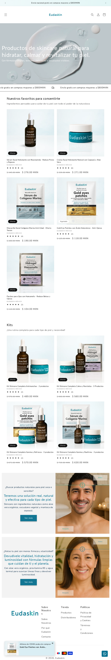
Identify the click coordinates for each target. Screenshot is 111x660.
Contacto (46, 636)
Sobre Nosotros (46, 621)
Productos (66, 612)
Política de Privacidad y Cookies (86, 616)
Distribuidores (66, 617)
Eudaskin (60, 658)
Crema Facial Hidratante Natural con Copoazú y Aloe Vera (79, 161)
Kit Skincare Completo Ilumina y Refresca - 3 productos (30, 452)
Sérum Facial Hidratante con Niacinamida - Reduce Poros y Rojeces (30, 161)
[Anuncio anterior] (5, 3)
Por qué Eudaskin (46, 630)
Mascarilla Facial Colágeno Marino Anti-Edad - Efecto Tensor (29, 229)
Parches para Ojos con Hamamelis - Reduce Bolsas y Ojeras (28, 297)
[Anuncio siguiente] (106, 3)
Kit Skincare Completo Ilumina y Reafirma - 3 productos (80, 452)
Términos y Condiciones (86, 629)
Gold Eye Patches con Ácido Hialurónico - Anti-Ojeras (79, 228)
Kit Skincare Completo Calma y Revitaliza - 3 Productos (80, 386)
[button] (6, 15)
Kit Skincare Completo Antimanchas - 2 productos (28, 386)
